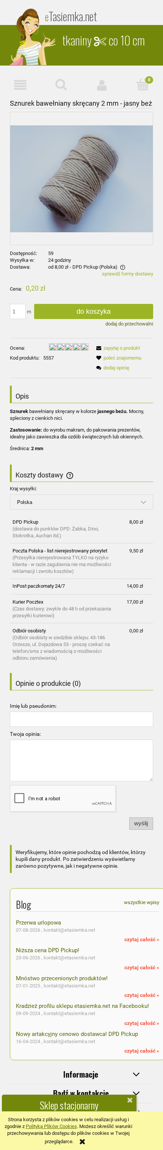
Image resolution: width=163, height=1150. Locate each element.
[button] (20, 85)
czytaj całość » (141, 939)
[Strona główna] (33, 36)
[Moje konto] (102, 85)
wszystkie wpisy (141, 902)
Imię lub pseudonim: (33, 706)
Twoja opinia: (25, 734)
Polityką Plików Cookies (51, 1126)
